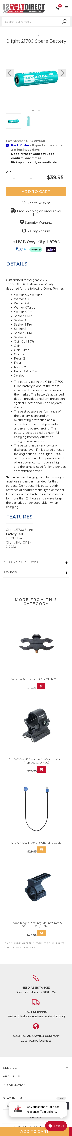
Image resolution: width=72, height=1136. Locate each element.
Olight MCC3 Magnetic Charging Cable (36, 842)
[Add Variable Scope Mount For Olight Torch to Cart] (41, 686)
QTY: (9, 172)
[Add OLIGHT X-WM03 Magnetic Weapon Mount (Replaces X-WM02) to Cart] (41, 769)
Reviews (10, 572)
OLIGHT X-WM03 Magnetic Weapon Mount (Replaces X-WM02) (36, 761)
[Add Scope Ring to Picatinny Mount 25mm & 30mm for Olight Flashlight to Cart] (41, 933)
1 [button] (33, 110)
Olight (36, 35)
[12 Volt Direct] (25, 8)
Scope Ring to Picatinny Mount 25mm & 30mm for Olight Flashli (36, 924)
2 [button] (39, 110)
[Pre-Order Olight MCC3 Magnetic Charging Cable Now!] (41, 849)
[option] (36, 77)
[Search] (64, 21)
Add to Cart (36, 191)
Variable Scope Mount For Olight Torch (36, 679)
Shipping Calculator (21, 562)
